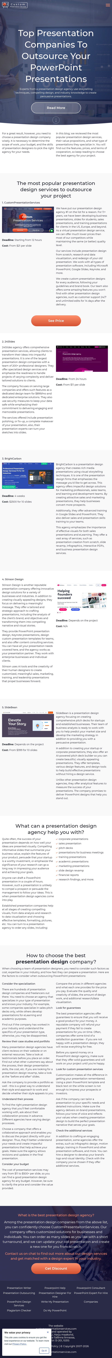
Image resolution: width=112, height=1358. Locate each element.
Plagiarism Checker (19, 1310)
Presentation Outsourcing (19, 1293)
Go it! (44, 1350)
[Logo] (14, 5)
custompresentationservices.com (56, 1351)
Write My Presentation (55, 1301)
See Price (56, 321)
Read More (56, 108)
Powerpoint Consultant (91, 1288)
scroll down (56, 120)
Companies (91, 1301)
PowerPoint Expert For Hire (91, 1293)
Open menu (108, 5)
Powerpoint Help (55, 1288)
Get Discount (56, 1268)
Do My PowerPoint (55, 1310)
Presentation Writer (19, 1288)
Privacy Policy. (19, 1343)
